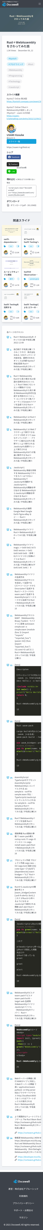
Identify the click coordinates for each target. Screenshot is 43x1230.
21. (11, 1025)
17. (11, 860)
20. (11, 993)
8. (11, 529)
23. (11, 1117)
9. (11, 545)
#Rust (30, 64)
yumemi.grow (34, 279)
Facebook (15, 157)
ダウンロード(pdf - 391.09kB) (23, 205)
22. (11, 1078)
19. (11, 919)
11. (11, 615)
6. (11, 467)
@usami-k (11, 138)
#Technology (14, 81)
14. (11, 777)
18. (11, 887)
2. (11, 349)
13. (11, 721)
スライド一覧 (14, 141)
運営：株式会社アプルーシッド (23, 1188)
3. (11, 376)
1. (11, 337)
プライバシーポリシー (23, 1203)
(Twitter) (14, 164)
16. (11, 833)
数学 (11, 279)
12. (11, 665)
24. (11, 1138)
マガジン (23, 1217)
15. (11, 818)
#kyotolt (12, 58)
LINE (13, 171)
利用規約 (23, 1195)
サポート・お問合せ (23, 1210)
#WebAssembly (15, 70)
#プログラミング (16, 64)
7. (11, 508)
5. (11, 429)
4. (11, 417)
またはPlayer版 (21, 167)
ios (11, 246)
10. (11, 574)
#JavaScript (14, 87)
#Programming (15, 75)
